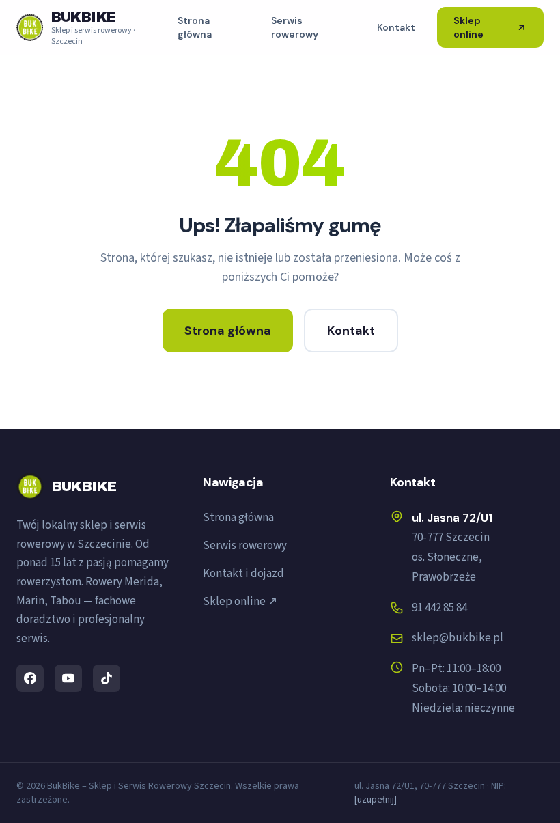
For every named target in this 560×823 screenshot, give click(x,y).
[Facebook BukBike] (30, 678)
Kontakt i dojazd (243, 574)
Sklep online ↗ (240, 602)
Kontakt (396, 27)
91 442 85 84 (439, 608)
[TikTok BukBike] (106, 678)
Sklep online (468, 27)
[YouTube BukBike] (68, 678)
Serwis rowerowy (294, 27)
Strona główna (195, 27)
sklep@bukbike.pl (457, 638)
